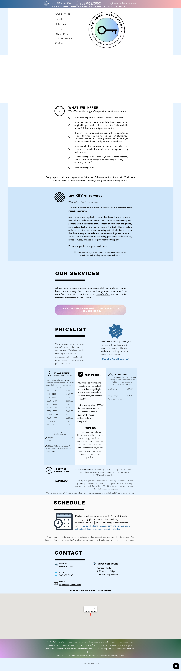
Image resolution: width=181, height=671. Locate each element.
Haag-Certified (102, 294)
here (96, 311)
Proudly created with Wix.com (90, 663)
